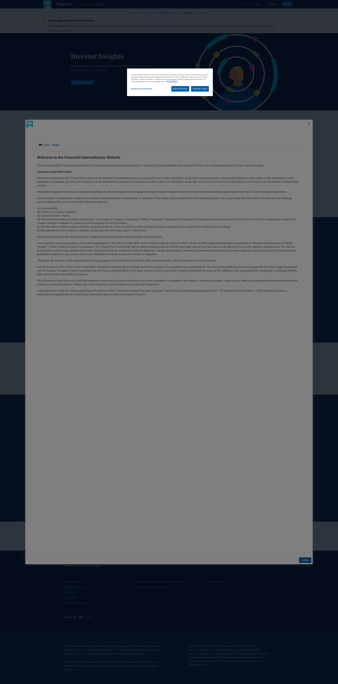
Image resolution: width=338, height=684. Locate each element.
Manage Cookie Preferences (141, 88)
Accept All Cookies (200, 89)
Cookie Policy (172, 81)
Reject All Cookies (180, 89)
